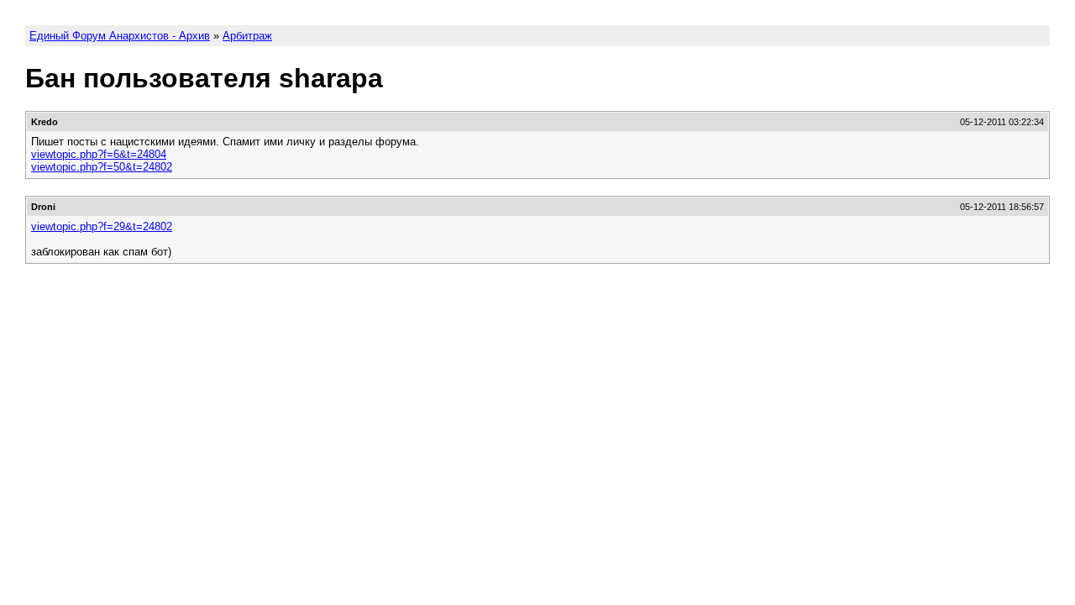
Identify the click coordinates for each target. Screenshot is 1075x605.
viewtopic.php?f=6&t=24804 (98, 154)
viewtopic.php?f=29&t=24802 (101, 226)
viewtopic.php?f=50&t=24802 (101, 166)
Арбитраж (247, 35)
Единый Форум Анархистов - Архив (119, 35)
